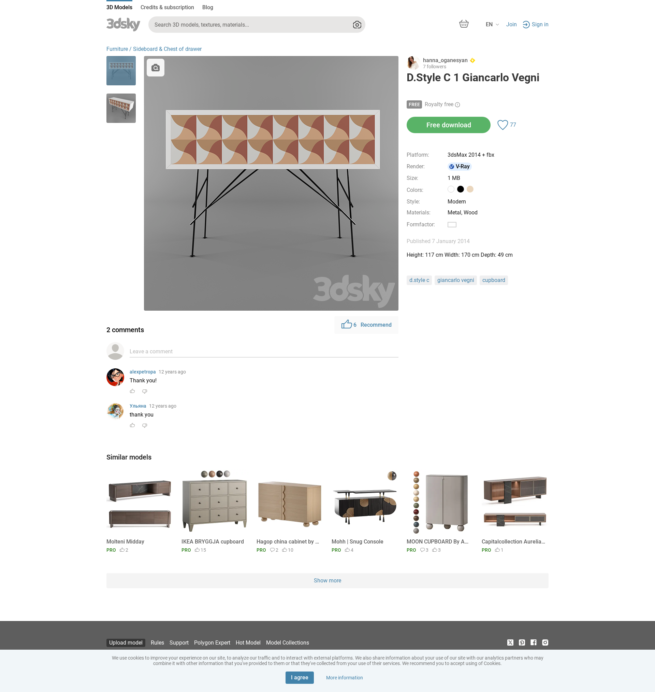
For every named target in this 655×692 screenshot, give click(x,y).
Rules (157, 642)
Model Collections (287, 642)
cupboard (493, 280)
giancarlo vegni (455, 280)
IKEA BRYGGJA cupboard (212, 541)
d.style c (419, 280)
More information (344, 677)
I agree (299, 677)
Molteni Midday (125, 541)
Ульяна (138, 406)
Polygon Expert (212, 642)
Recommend (372, 325)
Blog (207, 7)
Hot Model (248, 642)
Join (511, 24)
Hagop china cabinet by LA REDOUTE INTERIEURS (289, 541)
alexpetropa (143, 372)
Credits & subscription (167, 7)
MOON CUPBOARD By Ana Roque (439, 541)
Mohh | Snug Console (357, 541)
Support (179, 642)
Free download (448, 125)
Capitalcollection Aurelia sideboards (514, 541)
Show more (327, 580)
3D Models (119, 7)
